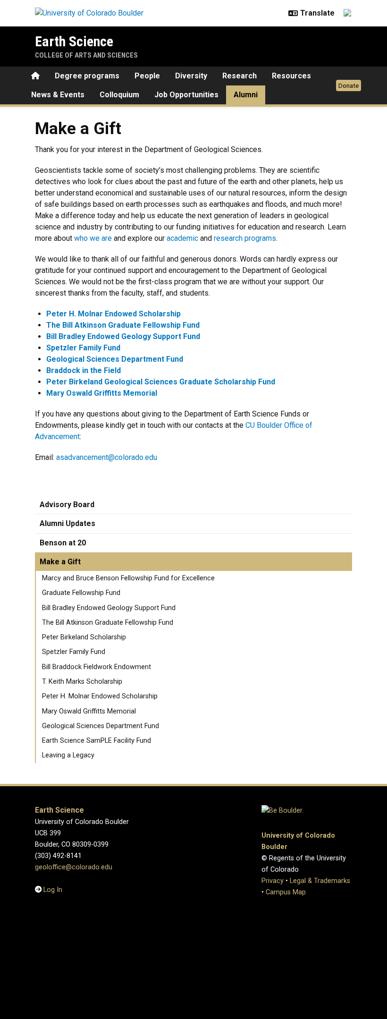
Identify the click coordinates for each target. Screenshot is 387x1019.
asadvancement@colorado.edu (106, 457)
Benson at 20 (63, 542)
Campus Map (286, 892)
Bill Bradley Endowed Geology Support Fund (109, 608)
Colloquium (119, 94)
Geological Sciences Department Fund (100, 726)
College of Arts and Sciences (86, 55)
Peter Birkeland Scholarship (84, 637)
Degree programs (87, 75)
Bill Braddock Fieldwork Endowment (96, 667)
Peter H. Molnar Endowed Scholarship (100, 696)
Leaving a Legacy (68, 755)
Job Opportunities (186, 94)
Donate (348, 85)
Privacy (272, 881)
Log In (52, 890)
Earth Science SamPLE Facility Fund (96, 741)
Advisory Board (67, 504)
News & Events (57, 94)
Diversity (191, 75)
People (147, 75)
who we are (93, 238)
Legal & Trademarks (320, 881)
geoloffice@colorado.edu (73, 867)
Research (239, 75)
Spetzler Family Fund (73, 652)
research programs (245, 238)
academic (182, 238)
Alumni (246, 94)
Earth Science (74, 41)
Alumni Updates (67, 523)
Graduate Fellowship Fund (81, 593)
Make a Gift (60, 561)
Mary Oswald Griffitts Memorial (89, 711)
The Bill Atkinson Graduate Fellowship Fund (107, 623)
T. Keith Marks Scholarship (82, 682)
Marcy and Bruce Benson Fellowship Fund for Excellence (128, 578)
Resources (291, 75)
